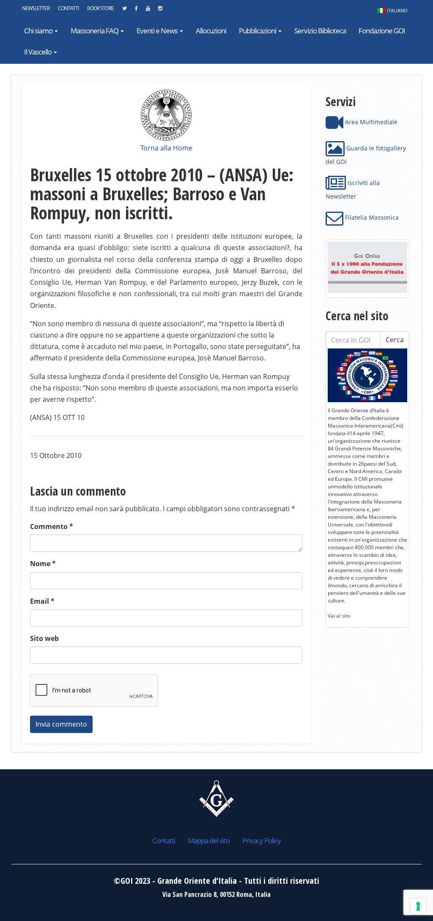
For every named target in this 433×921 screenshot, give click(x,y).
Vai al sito (339, 615)
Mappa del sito (209, 840)
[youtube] (148, 10)
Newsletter (35, 8)
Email (42, 601)
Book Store (100, 8)
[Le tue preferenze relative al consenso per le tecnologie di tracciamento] (418, 906)
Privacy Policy (261, 840)
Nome (43, 563)
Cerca (395, 339)
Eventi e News (158, 30)
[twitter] (124, 10)
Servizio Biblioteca (320, 30)
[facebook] (136, 10)
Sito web (44, 638)
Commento (51, 526)
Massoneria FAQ (95, 30)
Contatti (68, 8)
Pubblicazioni (258, 30)
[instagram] (160, 10)
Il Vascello (38, 52)
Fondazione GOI (382, 30)
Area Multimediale (370, 122)
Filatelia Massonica (371, 217)
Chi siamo (39, 30)
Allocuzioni (211, 30)
